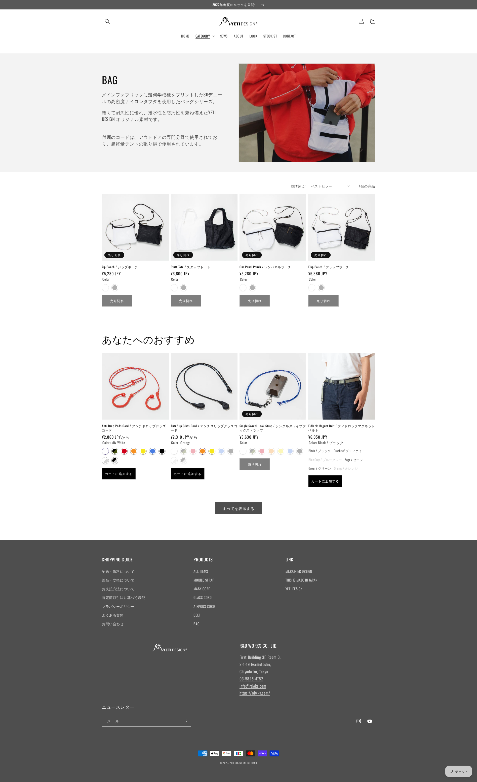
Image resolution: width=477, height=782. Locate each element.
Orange (133, 451)
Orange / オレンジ (346, 468)
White (105, 287)
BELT (197, 615)
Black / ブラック (319, 450)
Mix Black (114, 451)
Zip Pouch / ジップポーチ (120, 267)
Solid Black (162, 451)
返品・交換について (118, 580)
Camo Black (252, 451)
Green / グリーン (319, 468)
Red (124, 451)
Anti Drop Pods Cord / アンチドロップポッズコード (134, 428)
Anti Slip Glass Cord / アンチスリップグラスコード (204, 428)
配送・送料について (118, 571)
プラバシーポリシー (118, 606)
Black (114, 287)
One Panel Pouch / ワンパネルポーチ (265, 267)
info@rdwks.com (252, 686)
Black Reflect (114, 460)
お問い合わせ (113, 623)
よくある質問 (113, 615)
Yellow (143, 451)
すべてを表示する (238, 508)
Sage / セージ (354, 459)
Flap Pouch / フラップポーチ (328, 267)
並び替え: (298, 186)
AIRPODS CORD (204, 606)
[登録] (185, 721)
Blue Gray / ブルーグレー (325, 459)
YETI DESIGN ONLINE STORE (243, 763)
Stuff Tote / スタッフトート (190, 267)
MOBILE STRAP (204, 580)
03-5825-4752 (251, 679)
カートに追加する (119, 473)
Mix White (105, 451)
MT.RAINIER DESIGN (298, 571)
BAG (196, 623)
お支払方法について (118, 588)
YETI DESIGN (294, 588)
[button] (107, 21)
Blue (152, 451)
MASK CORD (202, 588)
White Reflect (105, 460)
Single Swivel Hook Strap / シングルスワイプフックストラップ (272, 428)
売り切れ (117, 300)
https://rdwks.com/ (254, 693)
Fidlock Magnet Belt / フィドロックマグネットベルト (341, 428)
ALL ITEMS (201, 571)
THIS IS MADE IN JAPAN (301, 580)
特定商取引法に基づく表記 (123, 597)
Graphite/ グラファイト (349, 450)
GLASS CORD (202, 597)
